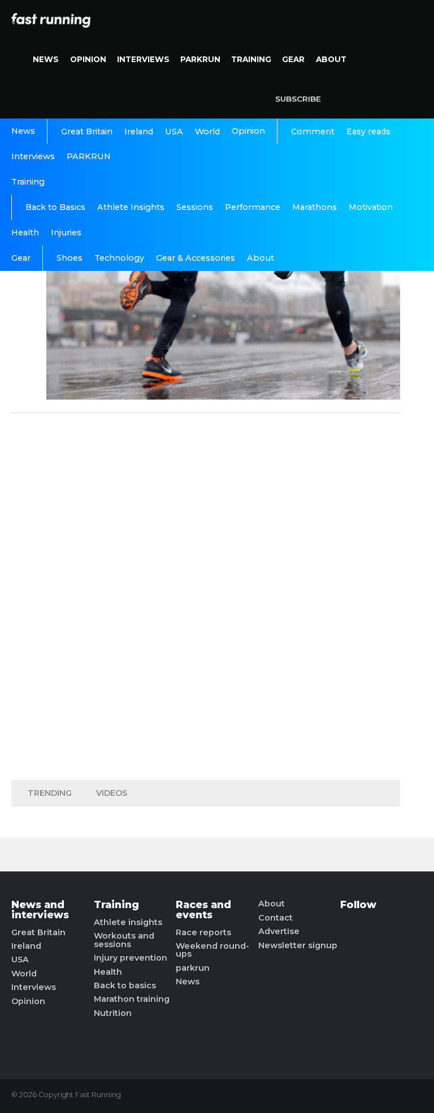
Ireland (138, 131)
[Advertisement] (205, 593)
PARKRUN (200, 59)
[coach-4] (223, 396)
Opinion (88, 59)
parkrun (193, 968)
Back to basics (125, 985)
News (46, 59)
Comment (313, 131)
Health (25, 232)
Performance (252, 207)
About (331, 59)
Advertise (279, 931)
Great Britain (86, 131)
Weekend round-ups (212, 950)
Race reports (203, 932)
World (207, 131)
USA (174, 131)
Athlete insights (128, 922)
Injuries (66, 232)
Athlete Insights (130, 207)
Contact (275, 918)
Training (251, 59)
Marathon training (132, 999)
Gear (293, 59)
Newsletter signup (297, 945)
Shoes (70, 258)
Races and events (203, 909)
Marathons (314, 207)
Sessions (194, 207)
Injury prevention (130, 958)
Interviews (143, 59)
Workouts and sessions (124, 940)
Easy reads (368, 131)
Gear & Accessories (195, 258)
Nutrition (113, 1013)
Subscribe (298, 98)
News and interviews (40, 909)
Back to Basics (55, 207)
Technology (119, 258)
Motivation (371, 207)
